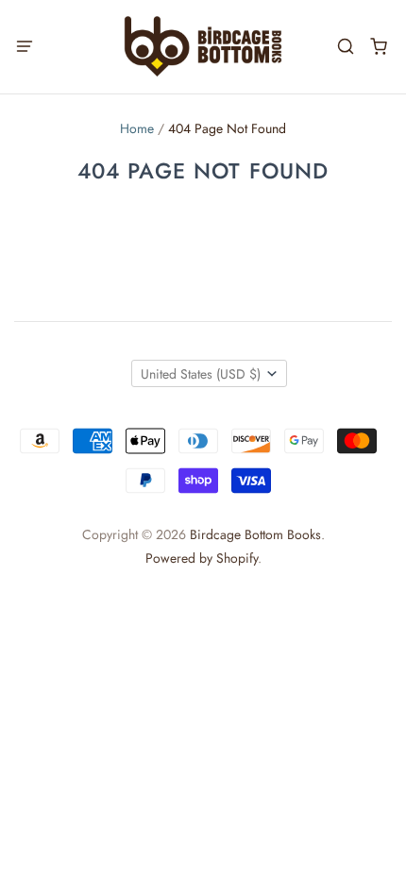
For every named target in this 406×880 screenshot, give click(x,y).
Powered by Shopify (201, 558)
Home (137, 128)
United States (201, 373)
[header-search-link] (345, 46)
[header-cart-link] (378, 46)
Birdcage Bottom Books (255, 534)
